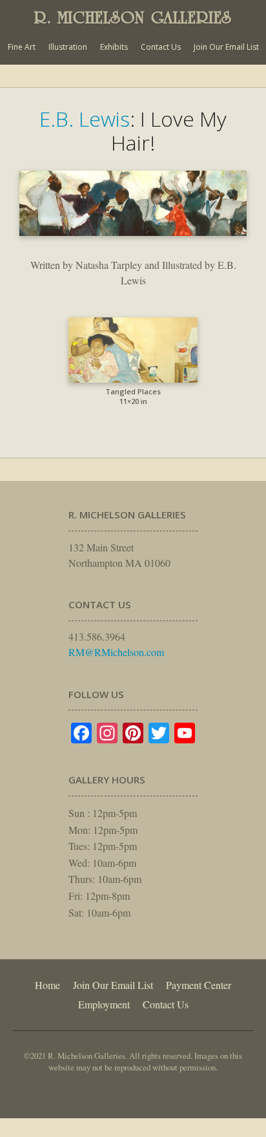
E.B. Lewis (84, 119)
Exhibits (114, 46)
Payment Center (198, 985)
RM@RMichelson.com (116, 652)
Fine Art (22, 46)
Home (47, 985)
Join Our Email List (226, 46)
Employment (104, 1004)
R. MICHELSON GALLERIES (133, 17)
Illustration (67, 46)
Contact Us (161, 46)
